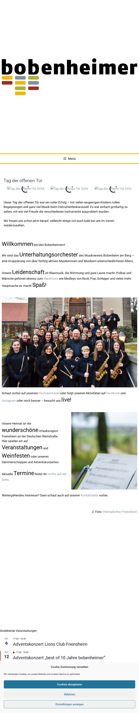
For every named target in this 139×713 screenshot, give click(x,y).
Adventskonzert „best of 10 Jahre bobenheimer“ (59, 657)
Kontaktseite (89, 495)
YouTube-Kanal (49, 393)
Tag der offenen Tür (23, 180)
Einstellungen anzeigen (70, 704)
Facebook (113, 393)
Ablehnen (69, 694)
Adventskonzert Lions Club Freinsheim (50, 644)
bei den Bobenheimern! (33, 245)
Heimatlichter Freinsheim (120, 512)
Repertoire (51, 278)
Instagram (9, 400)
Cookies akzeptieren (69, 684)
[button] (7, 188)
